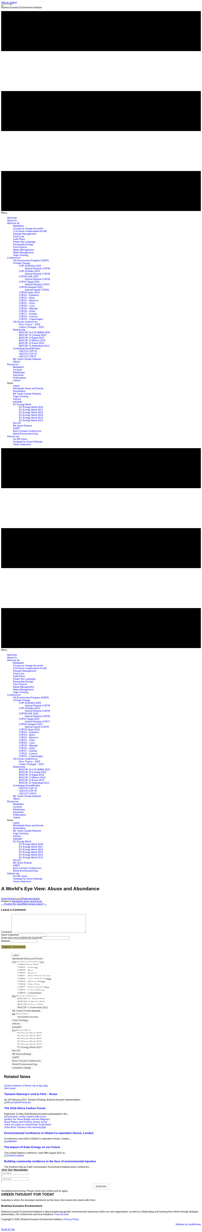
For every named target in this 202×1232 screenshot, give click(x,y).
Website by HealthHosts (188, 1224)
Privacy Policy (71, 1219)
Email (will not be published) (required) (21, 938)
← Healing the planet (12, 904)
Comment (6, 932)
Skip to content (9, 2)
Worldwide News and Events (27, 901)
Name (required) (9, 935)
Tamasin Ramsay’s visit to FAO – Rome (30, 1094)
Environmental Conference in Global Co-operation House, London (49, 1133)
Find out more (61, 1214)
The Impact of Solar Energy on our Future (32, 1147)
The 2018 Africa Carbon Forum (25, 1108)
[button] (101, 1186)
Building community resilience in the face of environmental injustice (50, 1161)
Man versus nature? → (35, 904)
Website (5, 941)
